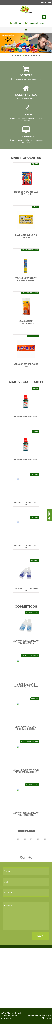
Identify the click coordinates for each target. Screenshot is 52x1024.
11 (39, 55)
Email (6, 882)
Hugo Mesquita (46, 1017)
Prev (3, 43)
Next (48, 43)
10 (36, 55)
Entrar (17, 23)
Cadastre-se (36, 23)
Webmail (47, 2)
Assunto (8, 892)
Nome (7, 871)
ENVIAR (40, 936)
